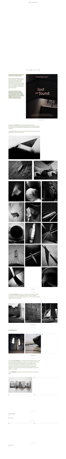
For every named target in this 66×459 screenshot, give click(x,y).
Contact (38, 69)
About (35, 69)
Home (27, 69)
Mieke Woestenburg (33, 2)
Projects (31, 69)
